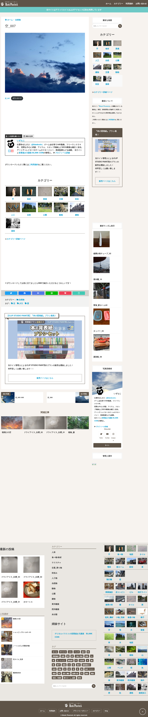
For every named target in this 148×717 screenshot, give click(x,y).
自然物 (18, 19)
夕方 (21, 303)
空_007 (7, 98)
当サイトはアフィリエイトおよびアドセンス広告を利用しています (74, 9)
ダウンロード (17, 98)
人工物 (54, 578)
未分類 (54, 614)
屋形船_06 (97, 356)
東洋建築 (55, 604)
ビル (70, 652)
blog (106, 711)
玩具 (54, 669)
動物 (53, 588)
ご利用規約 (33, 164)
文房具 (82, 660)
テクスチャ (56, 562)
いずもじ (21, 140)
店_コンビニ (61, 660)
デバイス (63, 652)
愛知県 (70, 660)
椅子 (58, 665)
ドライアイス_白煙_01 (10, 601)
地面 (62, 656)
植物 (64, 665)
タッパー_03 (98, 331)
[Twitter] (9, 151)
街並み (54, 573)
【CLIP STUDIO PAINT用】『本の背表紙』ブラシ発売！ (32, 315)
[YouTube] (12, 151)
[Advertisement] (21, 116)
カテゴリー (118, 3)
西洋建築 (55, 609)
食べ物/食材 (57, 557)
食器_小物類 (57, 678)
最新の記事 (29, 136)
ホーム (108, 3)
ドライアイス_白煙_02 (32, 577)
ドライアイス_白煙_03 (10, 577)
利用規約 (129, 3)
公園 (53, 593)
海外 (78, 665)
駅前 (79, 678)
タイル (55, 652)
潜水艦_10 (97, 279)
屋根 (86, 656)
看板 (59, 669)
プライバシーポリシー (80, 711)
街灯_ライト (89, 669)
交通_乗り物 (57, 567)
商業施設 (56, 656)
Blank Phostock (104, 106)
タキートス (28, 601)
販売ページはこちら (45, 378)
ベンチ (76, 652)
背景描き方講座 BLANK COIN (31, 152)
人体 (53, 552)
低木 (83, 652)
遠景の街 (75, 673)
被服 (54, 673)
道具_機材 (66, 673)
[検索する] (120, 26)
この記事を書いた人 (14, 136)
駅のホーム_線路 (69, 678)
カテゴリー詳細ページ (16, 238)
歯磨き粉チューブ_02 (102, 253)
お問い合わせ (141, 3)
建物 (53, 598)
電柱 (92, 673)
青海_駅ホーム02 (100, 305)
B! (38, 293)
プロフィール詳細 (62, 152)
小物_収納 (79, 656)
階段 (86, 673)
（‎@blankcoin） (37, 144)
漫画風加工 (86, 665)
